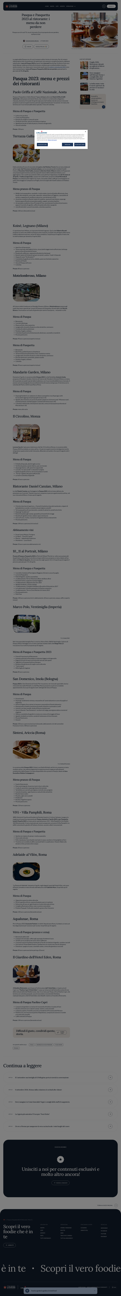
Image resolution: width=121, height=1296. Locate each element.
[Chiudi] (85, 131)
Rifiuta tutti (67, 144)
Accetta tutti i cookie (79, 144)
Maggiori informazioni (52, 140)
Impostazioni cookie (42, 144)
